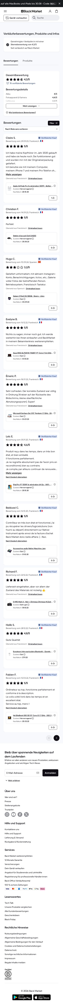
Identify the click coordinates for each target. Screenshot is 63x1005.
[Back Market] (31, 11)
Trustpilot (9, 809)
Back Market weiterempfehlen (19, 856)
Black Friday (10, 919)
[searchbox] (47, 18)
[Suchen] (34, 17)
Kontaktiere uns (12, 829)
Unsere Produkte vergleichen (18, 907)
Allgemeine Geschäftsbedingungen (21, 937)
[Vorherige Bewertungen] (49, 738)
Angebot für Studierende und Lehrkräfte (23, 872)
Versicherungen (12, 864)
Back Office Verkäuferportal (17, 880)
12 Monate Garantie (13, 860)
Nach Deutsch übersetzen (16, 477)
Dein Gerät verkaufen (14, 868)
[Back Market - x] (26, 814)
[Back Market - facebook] (20, 814)
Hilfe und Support (13, 833)
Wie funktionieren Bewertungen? (22, 112)
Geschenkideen (12, 915)
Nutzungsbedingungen (16, 933)
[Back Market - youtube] (13, 814)
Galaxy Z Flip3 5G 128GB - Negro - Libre (28, 296)
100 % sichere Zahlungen (16, 885)
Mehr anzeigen (14, 174)
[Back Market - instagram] (7, 814)
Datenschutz (11, 950)
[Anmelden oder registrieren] (50, 11)
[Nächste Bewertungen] (56, 738)
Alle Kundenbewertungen (17, 911)
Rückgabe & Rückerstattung (18, 841)
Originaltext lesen (35, 178)
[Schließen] (59, 3)
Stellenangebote (12, 805)
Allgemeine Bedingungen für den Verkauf (24, 941)
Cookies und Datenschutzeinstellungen (23, 946)
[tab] (11, 61)
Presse (8, 801)
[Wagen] (56, 11)
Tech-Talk (9, 903)
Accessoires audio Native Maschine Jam (29, 548)
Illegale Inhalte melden (15, 962)
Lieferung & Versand (14, 837)
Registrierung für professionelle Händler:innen (26, 876)
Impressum (10, 958)
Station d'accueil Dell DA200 (24, 236)
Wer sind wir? (11, 797)
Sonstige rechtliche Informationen (20, 954)
